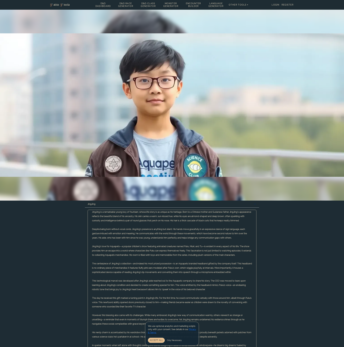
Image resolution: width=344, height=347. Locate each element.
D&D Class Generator (148, 4)
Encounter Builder (193, 4)
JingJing (91, 204)
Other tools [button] (237, 4)
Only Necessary (174, 340)
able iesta (61, 4)
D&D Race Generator (125, 4)
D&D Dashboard (103, 4)
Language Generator (215, 4)
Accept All (156, 340)
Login (275, 4)
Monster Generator (170, 4)
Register (287, 4)
